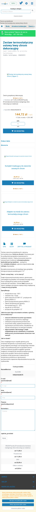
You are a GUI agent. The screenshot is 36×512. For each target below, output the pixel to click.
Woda (8, 26)
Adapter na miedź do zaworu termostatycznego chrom (18, 213)
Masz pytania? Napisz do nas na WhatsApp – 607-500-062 (15, 33)
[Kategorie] (32, 3)
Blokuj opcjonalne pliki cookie (18, 504)
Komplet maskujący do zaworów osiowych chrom (18, 167)
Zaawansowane (18, 16)
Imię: (6, 391)
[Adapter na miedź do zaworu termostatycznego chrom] (18, 202)
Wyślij (4, 438)
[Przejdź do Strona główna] (2, 26)
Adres (4, 477)
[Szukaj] (32, 10)
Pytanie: (7, 403)
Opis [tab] (4, 246)
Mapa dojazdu (8, 487)
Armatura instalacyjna (19, 26)
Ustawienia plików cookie (18, 508)
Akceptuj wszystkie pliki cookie (18, 500)
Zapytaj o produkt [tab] (24, 246)
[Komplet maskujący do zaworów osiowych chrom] (18, 156)
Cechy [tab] (12, 246)
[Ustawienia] (26, 3)
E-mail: (6, 379)
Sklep (4, 482)
